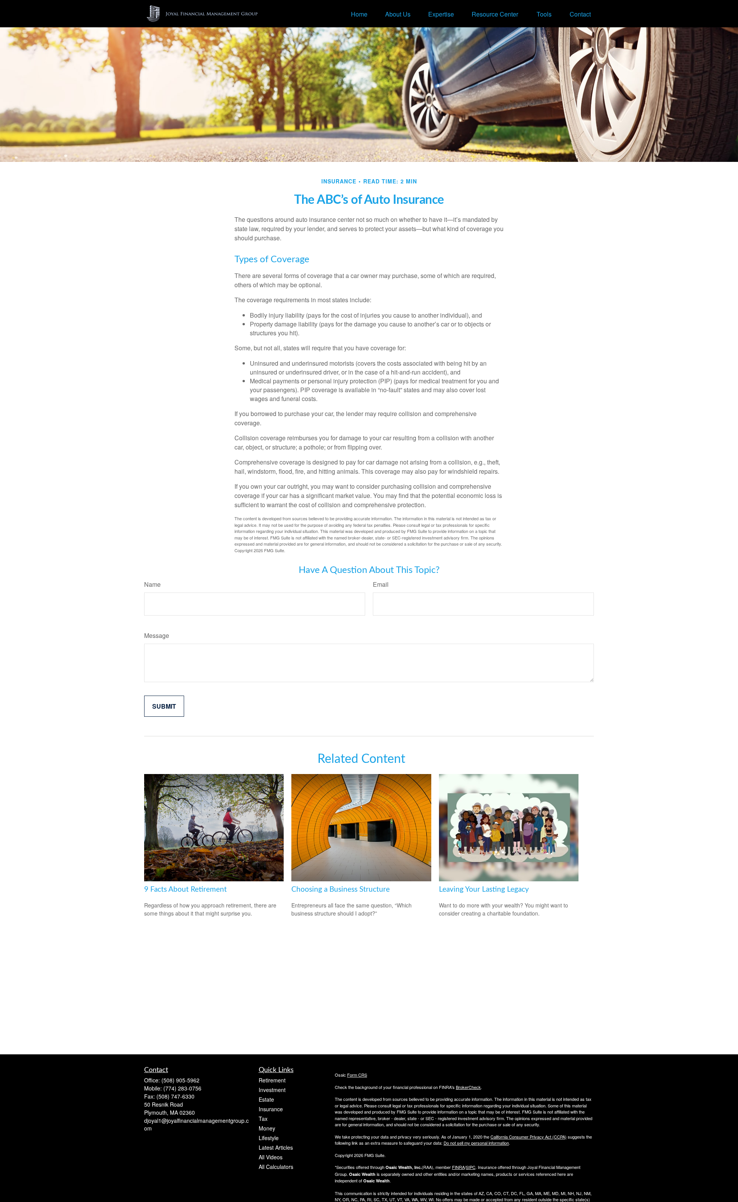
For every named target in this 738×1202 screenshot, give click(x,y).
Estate (266, 1099)
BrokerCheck (468, 1087)
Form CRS (357, 1075)
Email (381, 584)
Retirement (272, 1080)
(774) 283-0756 (182, 1088)
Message (156, 635)
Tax (263, 1118)
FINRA (458, 1167)
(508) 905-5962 (180, 1080)
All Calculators (276, 1166)
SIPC (470, 1167)
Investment (272, 1090)
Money (267, 1128)
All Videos (271, 1157)
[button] (359, 14)
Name (152, 584)
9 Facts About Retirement (185, 889)
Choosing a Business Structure (340, 889)
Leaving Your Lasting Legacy (484, 889)
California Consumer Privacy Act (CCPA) (528, 1137)
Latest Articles (276, 1147)
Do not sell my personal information (476, 1143)
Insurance (271, 1109)
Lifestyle (269, 1138)
